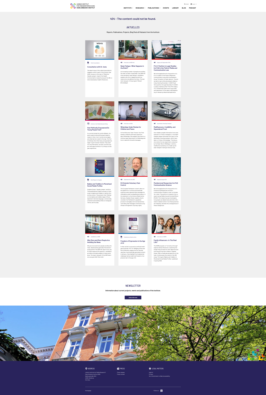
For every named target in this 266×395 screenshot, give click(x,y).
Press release (121, 372)
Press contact (121, 374)
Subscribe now (133, 297)
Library (175, 8)
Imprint (151, 372)
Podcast (192, 8)
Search (187, 4)
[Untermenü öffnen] (132, 8)
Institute (128, 8)
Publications (153, 8)
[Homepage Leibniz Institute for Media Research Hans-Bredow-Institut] (83, 8)
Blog (184, 8)
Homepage (88, 390)
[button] (193, 4)
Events (166, 8)
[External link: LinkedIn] (161, 391)
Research (140, 8)
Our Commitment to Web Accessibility (159, 376)
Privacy (151, 374)
